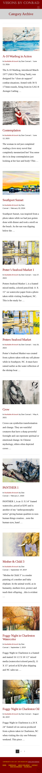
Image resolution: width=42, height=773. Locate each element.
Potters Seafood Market (17, 339)
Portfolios (12, 765)
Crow (6, 409)
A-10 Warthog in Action (17, 56)
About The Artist (24, 765)
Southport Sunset (13, 200)
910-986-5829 (28, 766)
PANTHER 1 (11, 487)
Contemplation (12, 130)
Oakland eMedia (33, 761)
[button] (38, 7)
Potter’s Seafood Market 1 (18, 270)
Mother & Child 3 (13, 561)
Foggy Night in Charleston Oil (21, 709)
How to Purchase (16, 766)
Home (4, 765)
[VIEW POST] (21, 39)
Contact (35, 765)
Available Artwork (11, 61)
